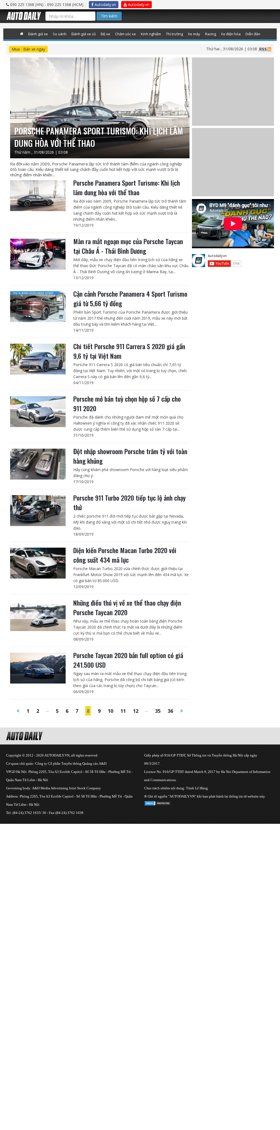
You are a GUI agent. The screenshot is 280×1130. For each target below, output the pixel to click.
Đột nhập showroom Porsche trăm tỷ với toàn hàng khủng (130, 456)
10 (110, 711)
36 (170, 711)
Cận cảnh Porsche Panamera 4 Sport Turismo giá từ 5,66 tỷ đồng (130, 298)
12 (135, 711)
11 (123, 711)
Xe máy (194, 33)
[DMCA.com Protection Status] (157, 802)
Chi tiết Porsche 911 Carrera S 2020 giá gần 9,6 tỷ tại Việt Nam (129, 351)
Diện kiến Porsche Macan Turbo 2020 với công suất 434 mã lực (124, 555)
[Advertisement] (140, 862)
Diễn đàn (253, 33)
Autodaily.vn (105, 4)
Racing (210, 33)
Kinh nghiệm (151, 33)
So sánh (59, 33)
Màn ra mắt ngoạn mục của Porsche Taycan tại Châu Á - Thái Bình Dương (128, 246)
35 (158, 711)
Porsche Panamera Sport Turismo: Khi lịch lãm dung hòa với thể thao (126, 187)
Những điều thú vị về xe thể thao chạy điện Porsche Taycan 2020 (127, 607)
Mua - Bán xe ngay (28, 49)
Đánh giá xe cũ (83, 33)
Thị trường (174, 33)
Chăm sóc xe (125, 33)
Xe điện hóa (231, 33)
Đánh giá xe (38, 33)
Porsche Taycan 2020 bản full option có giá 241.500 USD (128, 660)
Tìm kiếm (109, 16)
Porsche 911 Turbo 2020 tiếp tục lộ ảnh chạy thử (129, 502)
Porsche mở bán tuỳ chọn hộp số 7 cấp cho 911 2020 (127, 403)
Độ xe (105, 33)
